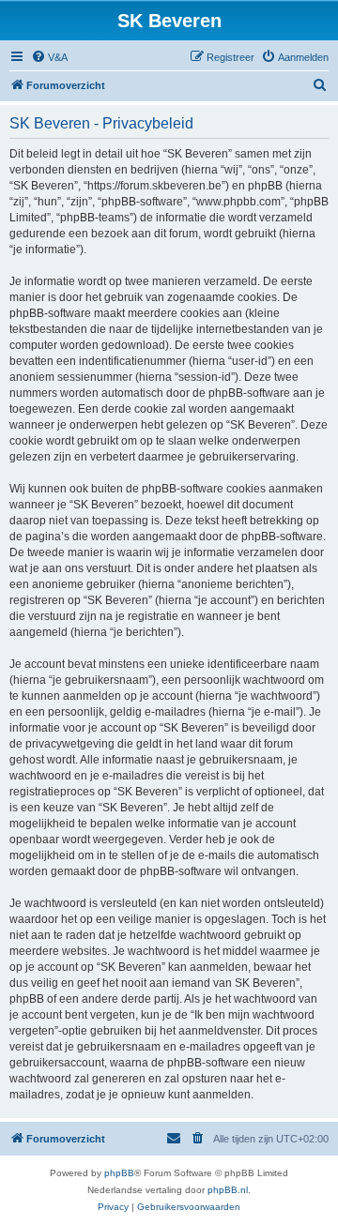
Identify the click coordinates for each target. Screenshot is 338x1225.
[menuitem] (49, 57)
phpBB (119, 1173)
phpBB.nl (227, 1190)
